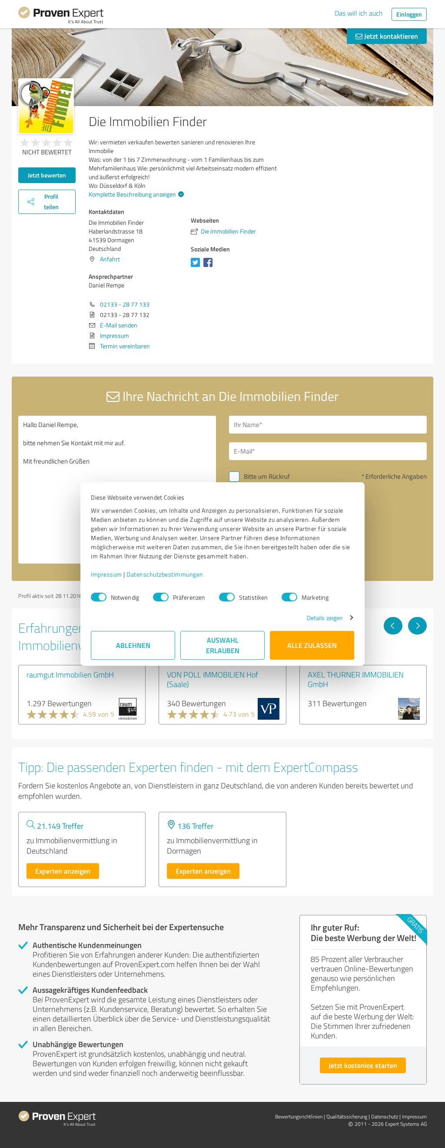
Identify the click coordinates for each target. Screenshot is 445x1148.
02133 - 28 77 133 (124, 304)
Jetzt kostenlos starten (363, 1065)
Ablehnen (133, 645)
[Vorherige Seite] (393, 625)
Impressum (106, 574)
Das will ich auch (359, 13)
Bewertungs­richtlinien (298, 1116)
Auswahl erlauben (222, 645)
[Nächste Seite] (417, 625)
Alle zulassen (312, 645)
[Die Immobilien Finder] (46, 106)
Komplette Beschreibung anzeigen (132, 194)
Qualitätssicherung (346, 1116)
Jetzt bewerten (47, 175)
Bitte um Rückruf (267, 476)
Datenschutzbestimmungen (164, 574)
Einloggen (409, 14)
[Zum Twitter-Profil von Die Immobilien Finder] (197, 267)
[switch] (161, 597)
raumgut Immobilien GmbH (70, 674)
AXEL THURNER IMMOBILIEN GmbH (356, 679)
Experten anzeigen (62, 871)
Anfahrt (110, 259)
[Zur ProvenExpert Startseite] (60, 17)
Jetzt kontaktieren (390, 36)
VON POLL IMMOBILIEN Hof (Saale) (212, 679)
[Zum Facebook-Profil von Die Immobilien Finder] (209, 267)
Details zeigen (325, 618)
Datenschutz (384, 1116)
